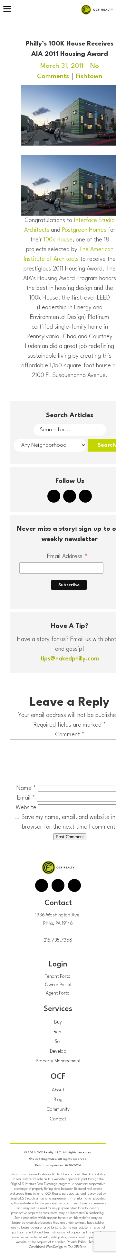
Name (26, 788)
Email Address (67, 557)
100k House (58, 240)
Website (26, 808)
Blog (58, 1100)
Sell (58, 1041)
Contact (58, 1119)
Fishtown (89, 76)
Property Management (58, 1061)
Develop (58, 1051)
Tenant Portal (58, 976)
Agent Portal (58, 993)
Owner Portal (58, 985)
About (58, 1090)
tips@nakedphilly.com (69, 659)
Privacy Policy (76, 1242)
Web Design (54, 1247)
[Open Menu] (7, 9)
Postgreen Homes (84, 230)
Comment (69, 735)
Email (26, 798)
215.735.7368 (58, 940)
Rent (58, 1032)
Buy (58, 1022)
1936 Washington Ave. (58, 915)
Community (58, 1109)
